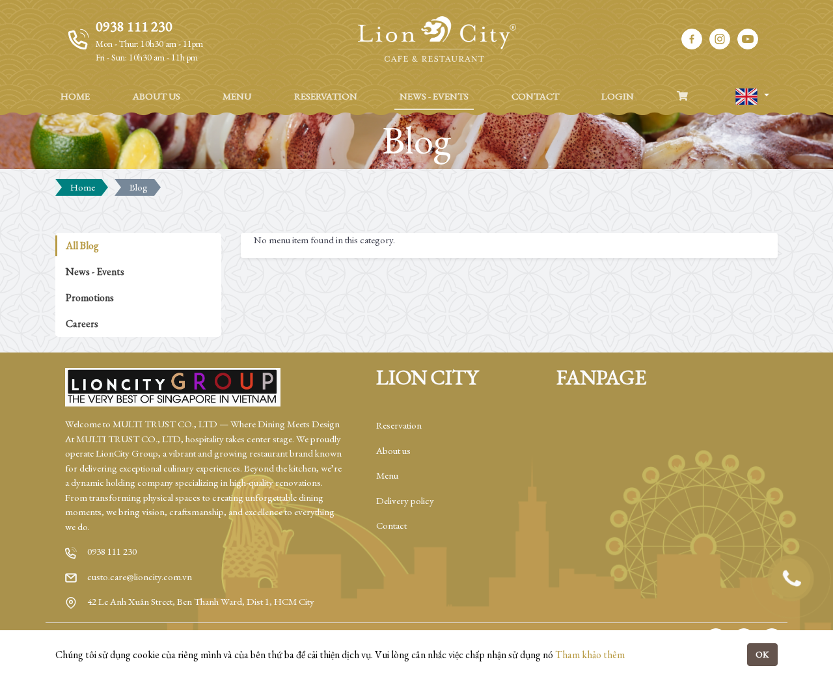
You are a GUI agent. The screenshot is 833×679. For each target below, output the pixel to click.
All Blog (82, 245)
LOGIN (617, 96)
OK (762, 654)
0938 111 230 (112, 551)
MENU (237, 96)
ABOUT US (156, 96)
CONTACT (535, 96)
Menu (387, 475)
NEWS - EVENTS (434, 96)
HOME (75, 96)
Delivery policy (405, 500)
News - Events (95, 271)
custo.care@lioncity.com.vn (139, 576)
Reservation (399, 425)
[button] (751, 96)
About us (393, 450)
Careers (82, 323)
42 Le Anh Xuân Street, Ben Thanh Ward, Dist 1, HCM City (200, 601)
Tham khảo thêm (590, 654)
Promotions (90, 297)
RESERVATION (325, 96)
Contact (391, 525)
